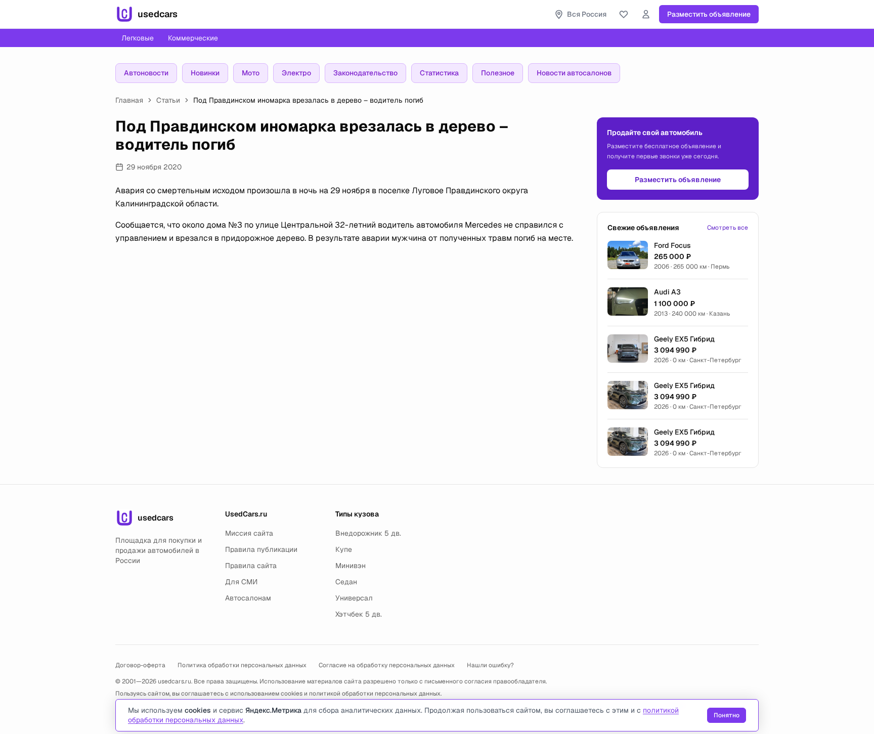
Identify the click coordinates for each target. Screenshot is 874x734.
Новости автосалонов (574, 72)
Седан (346, 581)
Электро (296, 72)
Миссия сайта (249, 533)
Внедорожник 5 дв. (368, 533)
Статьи (168, 100)
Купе (343, 549)
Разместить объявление (709, 14)
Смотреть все (727, 228)
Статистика (439, 72)
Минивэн (350, 565)
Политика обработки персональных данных (242, 665)
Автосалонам (248, 597)
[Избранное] (624, 14)
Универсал (354, 597)
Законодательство (365, 72)
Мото (250, 72)
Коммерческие (193, 37)
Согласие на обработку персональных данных (387, 665)
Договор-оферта (140, 665)
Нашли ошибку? (490, 665)
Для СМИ (241, 581)
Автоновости (146, 72)
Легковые (137, 37)
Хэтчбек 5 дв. (358, 614)
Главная (129, 100)
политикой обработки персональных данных (375, 693)
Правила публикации (261, 549)
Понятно (726, 715)
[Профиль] (646, 14)
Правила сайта (251, 565)
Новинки (205, 72)
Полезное (497, 72)
